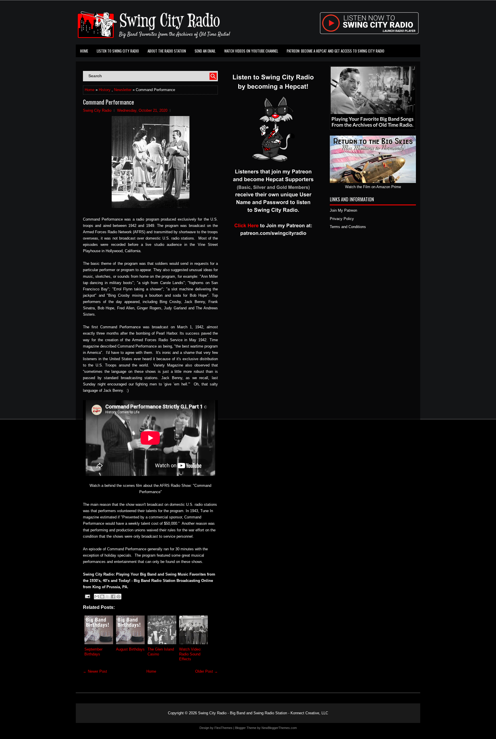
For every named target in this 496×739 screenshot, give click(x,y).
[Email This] (97, 596)
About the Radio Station (167, 51)
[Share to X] (108, 596)
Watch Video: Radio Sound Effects (190, 654)
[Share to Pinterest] (118, 596)
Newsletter (122, 90)
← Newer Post (95, 671)
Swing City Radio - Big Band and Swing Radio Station (242, 713)
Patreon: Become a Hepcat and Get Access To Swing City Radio (335, 51)
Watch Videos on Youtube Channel (251, 51)
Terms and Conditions (348, 227)
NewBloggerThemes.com (279, 728)
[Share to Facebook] (113, 596)
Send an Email (205, 51)
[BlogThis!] (102, 596)
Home (84, 51)
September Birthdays (93, 651)
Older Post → (206, 671)
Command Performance (108, 102)
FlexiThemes (223, 728)
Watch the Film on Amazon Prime (373, 187)
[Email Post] (87, 596)
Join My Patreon (343, 210)
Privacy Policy (342, 219)
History (105, 90)
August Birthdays (130, 649)
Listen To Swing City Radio (118, 51)
